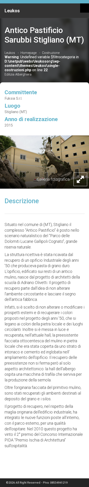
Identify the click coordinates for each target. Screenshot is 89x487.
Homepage (29, 53)
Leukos (12, 10)
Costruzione (51, 53)
